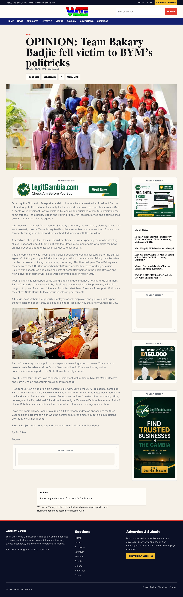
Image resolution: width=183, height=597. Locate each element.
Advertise (80, 570)
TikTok (34, 549)
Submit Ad (102, 21)
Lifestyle (47, 21)
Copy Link (72, 76)
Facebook (33, 76)
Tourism (71, 21)
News (20, 21)
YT (150, 3)
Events (78, 561)
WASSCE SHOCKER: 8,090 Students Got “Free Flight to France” (153, 276)
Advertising (87, 21)
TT (146, 3)
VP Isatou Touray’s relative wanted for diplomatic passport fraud (72, 507)
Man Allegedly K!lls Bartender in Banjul (154, 248)
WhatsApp (50, 76)
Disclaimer (163, 587)
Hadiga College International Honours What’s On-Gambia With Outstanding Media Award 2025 (153, 239)
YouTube (44, 549)
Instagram (23, 549)
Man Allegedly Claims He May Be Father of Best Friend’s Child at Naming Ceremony (154, 257)
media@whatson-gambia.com (42, 3)
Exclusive (32, 21)
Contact (79, 575)
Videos (59, 21)
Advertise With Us (166, 3)
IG (143, 3)
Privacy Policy (149, 587)
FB (139, 3)
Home (11, 21)
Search (171, 12)
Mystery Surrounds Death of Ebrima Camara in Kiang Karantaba (152, 267)
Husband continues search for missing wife (60, 510)
